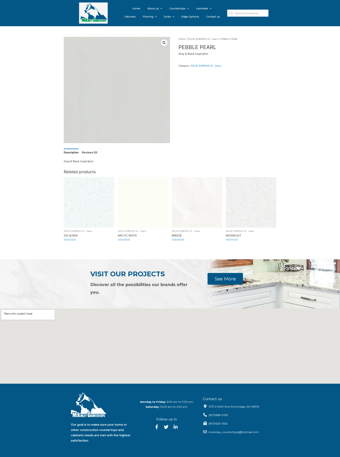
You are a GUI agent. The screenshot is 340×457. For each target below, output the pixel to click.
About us (153, 8)
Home (136, 8)
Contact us (213, 16)
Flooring (148, 16)
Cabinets (130, 16)
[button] (225, 279)
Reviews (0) (89, 152)
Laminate (202, 8)
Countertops (177, 8)
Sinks (167, 16)
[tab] (71, 152)
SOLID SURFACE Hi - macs (203, 39)
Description (71, 152)
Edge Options (190, 16)
